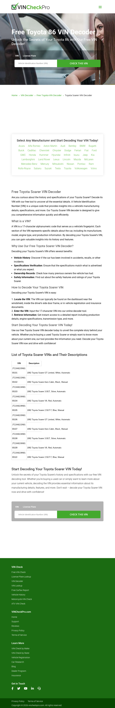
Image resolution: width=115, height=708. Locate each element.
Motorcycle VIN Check (22, 599)
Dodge (67, 150)
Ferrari (77, 150)
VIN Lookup (17, 586)
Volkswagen (81, 168)
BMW (82, 146)
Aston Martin (50, 146)
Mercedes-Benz (29, 164)
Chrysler (57, 150)
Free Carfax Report (20, 590)
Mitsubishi (57, 164)
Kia (92, 155)
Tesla (58, 168)
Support (15, 621)
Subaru (37, 168)
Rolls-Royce (24, 168)
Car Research (18, 662)
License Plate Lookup (21, 577)
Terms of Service (19, 635)
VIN (17, 56)
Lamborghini (28, 159)
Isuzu (76, 155)
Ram (91, 164)
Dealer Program (19, 671)
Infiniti (67, 155)
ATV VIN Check (18, 604)
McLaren (88, 159)
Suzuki (48, 168)
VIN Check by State (20, 653)
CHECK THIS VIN (79, 63)
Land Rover (44, 159)
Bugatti (92, 146)
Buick (21, 150)
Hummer (43, 155)
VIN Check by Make (20, 648)
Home (14, 617)
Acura (22, 146)
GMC (23, 155)
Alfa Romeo (34, 146)
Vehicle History (18, 595)
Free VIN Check (19, 572)
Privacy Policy (18, 630)
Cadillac (32, 150)
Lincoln (66, 159)
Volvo (94, 168)
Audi (62, 146)
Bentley (72, 146)
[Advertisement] (57, 114)
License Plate (29, 56)
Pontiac (81, 164)
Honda (32, 155)
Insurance (16, 675)
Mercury (45, 164)
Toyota (67, 168)
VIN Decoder (17, 581)
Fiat (86, 150)
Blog (14, 666)
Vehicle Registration (21, 657)
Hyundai (56, 155)
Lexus (56, 159)
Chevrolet (44, 150)
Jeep (85, 155)
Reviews (15, 626)
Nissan (70, 164)
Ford (94, 150)
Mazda (77, 159)
